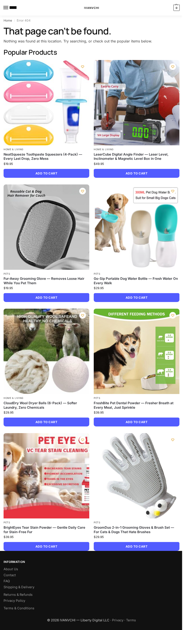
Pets (7, 273)
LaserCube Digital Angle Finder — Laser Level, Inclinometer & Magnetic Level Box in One (131, 156)
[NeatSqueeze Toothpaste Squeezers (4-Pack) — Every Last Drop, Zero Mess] (46, 102)
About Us (11, 569)
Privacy (117, 620)
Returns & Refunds (18, 595)
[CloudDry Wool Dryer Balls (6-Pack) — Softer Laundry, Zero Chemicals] (46, 351)
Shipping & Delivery (19, 587)
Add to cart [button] (46, 173)
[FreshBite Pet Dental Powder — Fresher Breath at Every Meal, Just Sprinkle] (136, 351)
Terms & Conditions (19, 608)
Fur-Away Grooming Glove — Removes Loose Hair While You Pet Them (44, 280)
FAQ (7, 581)
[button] (176, 8)
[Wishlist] (82, 66)
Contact (10, 575)
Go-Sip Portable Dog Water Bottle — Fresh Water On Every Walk (136, 280)
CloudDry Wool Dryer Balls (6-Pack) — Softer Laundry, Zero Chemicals (40, 405)
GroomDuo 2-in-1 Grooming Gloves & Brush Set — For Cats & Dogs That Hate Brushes (134, 529)
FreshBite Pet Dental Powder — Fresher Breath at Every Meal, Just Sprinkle (133, 405)
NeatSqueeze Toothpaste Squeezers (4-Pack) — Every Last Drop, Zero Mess (43, 156)
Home (8, 20)
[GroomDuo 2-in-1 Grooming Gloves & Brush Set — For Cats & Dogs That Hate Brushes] (136, 475)
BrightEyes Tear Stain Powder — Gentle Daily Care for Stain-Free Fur (44, 529)
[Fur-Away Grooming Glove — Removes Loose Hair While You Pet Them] (46, 227)
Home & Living (13, 149)
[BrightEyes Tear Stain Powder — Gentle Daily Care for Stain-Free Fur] (46, 475)
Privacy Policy (14, 601)
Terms (131, 620)
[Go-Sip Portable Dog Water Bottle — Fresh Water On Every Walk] (136, 227)
